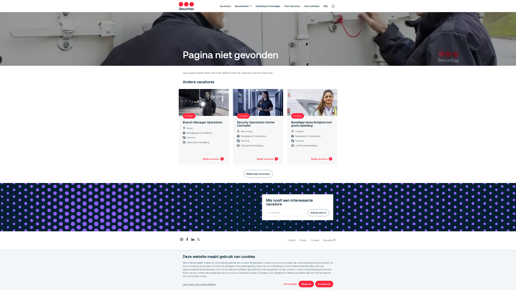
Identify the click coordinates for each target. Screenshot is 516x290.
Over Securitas (292, 6)
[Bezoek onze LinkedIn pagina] (193, 240)
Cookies (315, 240)
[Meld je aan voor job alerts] (333, 6)
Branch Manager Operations (202, 122)
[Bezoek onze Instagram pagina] (181, 240)
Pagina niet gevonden (230, 55)
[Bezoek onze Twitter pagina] (198, 240)
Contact (292, 240)
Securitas (328, 240)
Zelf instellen (290, 284)
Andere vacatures (198, 82)
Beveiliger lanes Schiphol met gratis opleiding (311, 124)
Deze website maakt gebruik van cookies (219, 257)
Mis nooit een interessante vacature (289, 202)
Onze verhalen (311, 6)
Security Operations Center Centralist (256, 124)
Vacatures (225, 6)
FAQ (325, 6)
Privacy (303, 240)
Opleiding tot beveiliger (268, 6)
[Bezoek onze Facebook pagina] (187, 240)
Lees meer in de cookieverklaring (199, 284)
